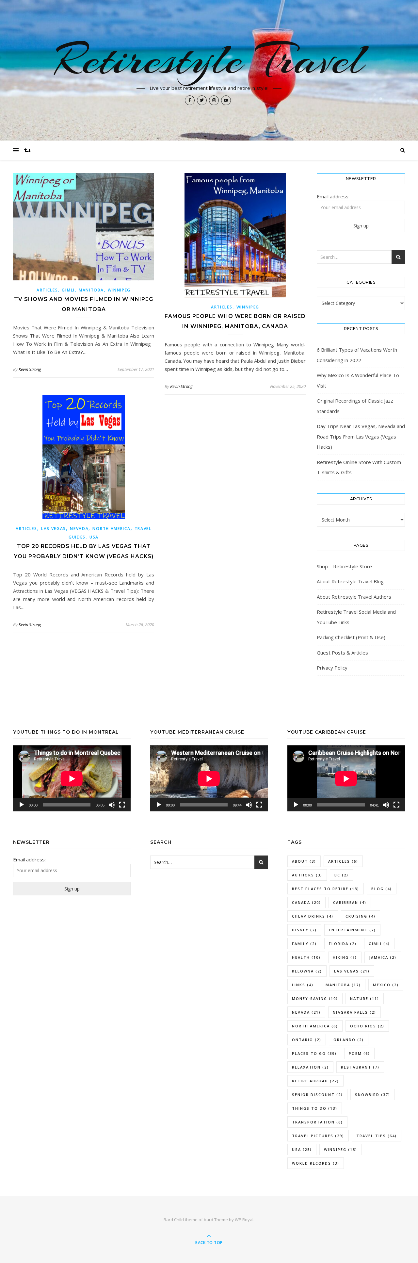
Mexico (386, 984)
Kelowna (307, 971)
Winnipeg (119, 290)
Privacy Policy (332, 667)
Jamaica (382, 957)
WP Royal (244, 1219)
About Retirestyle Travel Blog (350, 581)
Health (306, 957)
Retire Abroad (315, 1080)
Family (304, 943)
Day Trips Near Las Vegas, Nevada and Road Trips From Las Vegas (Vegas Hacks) (361, 436)
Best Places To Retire (325, 888)
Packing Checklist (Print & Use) (351, 637)
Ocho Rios (367, 1025)
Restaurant (360, 1067)
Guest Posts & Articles (342, 652)
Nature (364, 998)
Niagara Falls (354, 1012)
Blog (381, 888)
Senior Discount (317, 1094)
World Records (315, 1163)
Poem (359, 1053)
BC (341, 874)
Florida (343, 943)
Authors (307, 874)
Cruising (361, 916)
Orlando (348, 1039)
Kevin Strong (30, 369)
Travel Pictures (318, 1135)
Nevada (79, 528)
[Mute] (111, 805)
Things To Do (314, 1108)
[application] (72, 778)
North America (111, 528)
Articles (47, 290)
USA (94, 537)
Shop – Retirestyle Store (344, 566)
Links (303, 984)
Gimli (68, 290)
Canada (306, 902)
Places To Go (314, 1053)
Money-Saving (315, 998)
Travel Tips (376, 1135)
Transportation (317, 1122)
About (304, 861)
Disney (304, 929)
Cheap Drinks (312, 916)
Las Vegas (53, 528)
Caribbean (349, 902)
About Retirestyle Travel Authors (354, 596)
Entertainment (352, 929)
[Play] (21, 805)
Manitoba (91, 290)
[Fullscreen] (122, 805)
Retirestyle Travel (209, 59)
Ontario (306, 1039)
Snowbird (372, 1094)
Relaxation (310, 1067)
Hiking (345, 957)
